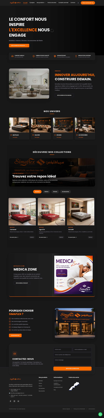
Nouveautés (42, 391)
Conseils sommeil (63, 2)
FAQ (55, 390)
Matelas (37, 191)
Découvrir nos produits (18, 45)
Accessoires (65, 191)
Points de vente (52, 2)
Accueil (25, 2)
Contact (73, 2)
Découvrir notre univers (64, 95)
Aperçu (32, 237)
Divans (55, 191)
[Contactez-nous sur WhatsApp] (100, 414)
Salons (46, 191)
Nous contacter (86, 3)
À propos (32, 2)
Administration (92, 408)
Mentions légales (66, 408)
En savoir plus (13, 237)
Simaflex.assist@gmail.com (17, 393)
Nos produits (40, 2)
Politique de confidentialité (79, 408)
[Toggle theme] (78, 2)
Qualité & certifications (57, 384)
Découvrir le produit (22, 283)
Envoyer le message (72, 368)
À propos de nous (58, 380)
